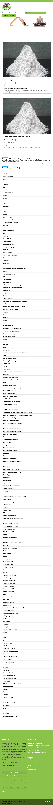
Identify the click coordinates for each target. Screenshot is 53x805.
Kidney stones (6, 504)
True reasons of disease (9, 675)
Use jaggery (6, 689)
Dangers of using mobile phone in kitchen (14, 306)
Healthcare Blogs (19, 13)
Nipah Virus (6, 551)
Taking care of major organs (10, 648)
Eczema (5, 355)
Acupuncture (6, 182)
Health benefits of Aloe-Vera (10, 396)
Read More (25, 92)
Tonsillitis (5, 667)
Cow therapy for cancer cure (10, 296)
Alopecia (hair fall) (7, 190)
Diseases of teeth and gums (10, 336)
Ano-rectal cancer (7, 201)
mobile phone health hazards (10, 526)
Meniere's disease (7, 521)
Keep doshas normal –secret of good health (14, 496)
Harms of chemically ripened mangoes (13, 388)
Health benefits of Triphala (10, 434)
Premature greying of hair (9, 580)
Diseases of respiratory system (11, 334)
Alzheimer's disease (8, 192)
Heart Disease (6, 453)
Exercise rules (6, 363)
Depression (6, 317)
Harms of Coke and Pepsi (9, 390)
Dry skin (5, 342)
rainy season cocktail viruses (35, 748)
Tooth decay (6, 670)
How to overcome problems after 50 (12, 472)
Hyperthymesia (7, 483)
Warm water (6, 705)
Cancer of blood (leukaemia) (10, 255)
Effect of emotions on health (10, 358)
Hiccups (5, 456)
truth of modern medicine (9, 678)
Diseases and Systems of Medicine (12, 328)
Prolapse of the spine (8, 586)
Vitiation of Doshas (8, 700)
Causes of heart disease (9, 274)
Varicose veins (6, 692)
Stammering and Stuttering (10, 629)
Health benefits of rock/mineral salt (12, 431)
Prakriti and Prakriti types (9, 575)
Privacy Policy (30, 767)
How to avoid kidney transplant (11, 469)
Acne (4, 179)
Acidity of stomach (8, 176)
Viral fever (5, 694)
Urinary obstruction (8, 686)
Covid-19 (5, 293)
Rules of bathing (7, 605)
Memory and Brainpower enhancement (13, 518)
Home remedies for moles (9, 458)
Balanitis (5, 233)
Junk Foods (6, 494)
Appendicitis (6, 206)
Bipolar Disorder (7, 241)
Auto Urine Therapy (8, 217)
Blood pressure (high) (8, 244)
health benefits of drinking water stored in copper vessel (17, 412)
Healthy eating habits (8, 445)
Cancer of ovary (7, 266)
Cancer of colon (7, 260)
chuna (13, 83)
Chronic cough (7, 279)
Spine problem (6, 624)
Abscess (5, 173)
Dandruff (5, 304)
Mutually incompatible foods (10, 532)
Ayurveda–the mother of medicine (11, 220)
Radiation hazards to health (10, 597)
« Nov (3, 791)
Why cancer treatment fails (10, 716)
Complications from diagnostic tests (12, 287)
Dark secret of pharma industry (11, 309)
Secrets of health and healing (10, 613)
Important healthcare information (11, 485)
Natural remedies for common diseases (13, 542)
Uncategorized (6, 681)
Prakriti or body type (8, 578)
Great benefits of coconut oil (10, 380)
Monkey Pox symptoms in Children (37, 752)
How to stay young (8, 475)
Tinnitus (5, 665)
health (17, 83)
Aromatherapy (6, 209)
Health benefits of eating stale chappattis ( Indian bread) (17, 415)
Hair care (5, 382)
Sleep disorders (7, 621)
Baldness (5, 236)
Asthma (5, 214)
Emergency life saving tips (10, 361)
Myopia (5, 534)
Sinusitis (5, 618)
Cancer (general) (7, 252)
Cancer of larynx (7, 263)
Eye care (5, 366)
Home (3, 13)
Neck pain (5, 545)
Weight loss (6, 713)
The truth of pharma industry (10, 656)
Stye (4, 640)
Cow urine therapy (7, 298)
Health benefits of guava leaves (11, 420)
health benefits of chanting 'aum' (11, 401)
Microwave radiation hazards (10, 523)
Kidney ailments (7, 499)
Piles (4, 570)
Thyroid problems (7, 659)
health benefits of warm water (10, 439)
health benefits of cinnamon (10, 404)
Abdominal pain (7, 171)
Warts (4, 708)
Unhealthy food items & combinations (13, 684)
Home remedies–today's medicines (12, 461)
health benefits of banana (9, 399)
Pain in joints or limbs (8, 561)
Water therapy (6, 711)
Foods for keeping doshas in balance (12, 372)
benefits (9, 83)
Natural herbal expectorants (10, 537)
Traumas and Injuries (8, 673)
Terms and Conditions (32, 769)
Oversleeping (6, 559)
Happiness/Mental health (9, 385)
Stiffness (5, 632)
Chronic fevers (7, 282)
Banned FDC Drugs (8, 239)
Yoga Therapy (6, 719)
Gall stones (6, 374)
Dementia (5, 312)
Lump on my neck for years (35, 743)
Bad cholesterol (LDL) (8, 230)
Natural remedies (7, 540)
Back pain (5, 225)
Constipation (6, 290)
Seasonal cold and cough (9, 610)
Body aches (6, 249)
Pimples (5, 572)
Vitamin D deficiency (8, 697)
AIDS (4, 187)
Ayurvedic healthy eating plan (10, 222)
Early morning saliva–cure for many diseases (14, 353)
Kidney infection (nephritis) (10, 502)
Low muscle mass (7, 510)
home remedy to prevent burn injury (12, 464)
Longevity (5, 507)
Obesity (5, 556)
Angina (5, 198)
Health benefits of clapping (10, 407)
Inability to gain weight (8, 488)
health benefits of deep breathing (11, 409)
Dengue (5, 315)
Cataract (5, 271)
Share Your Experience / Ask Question (36, 13)
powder (27, 83)
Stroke (4, 637)
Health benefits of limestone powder (18, 88)
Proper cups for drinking (9, 589)
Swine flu (5, 646)
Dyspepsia (5, 347)
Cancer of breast (7, 258)
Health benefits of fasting (9, 418)
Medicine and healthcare (9, 515)
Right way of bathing (8, 602)
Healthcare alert (7, 442)
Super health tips (7, 643)
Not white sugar (7, 553)
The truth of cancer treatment (10, 651)
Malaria (5, 513)
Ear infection (6, 350)
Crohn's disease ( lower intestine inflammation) (15, 301)
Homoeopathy (6, 466)
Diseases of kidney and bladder (11, 331)
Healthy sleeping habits (9, 447)
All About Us (10, 13)
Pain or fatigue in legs (8, 564)
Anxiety (5, 203)
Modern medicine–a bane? (10, 529)
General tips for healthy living (10, 377)
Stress (4, 635)
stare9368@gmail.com (35, 761)
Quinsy (5, 594)
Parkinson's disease (8, 567)
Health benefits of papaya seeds (11, 428)
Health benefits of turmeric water (11, 437)
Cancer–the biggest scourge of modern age (14, 268)
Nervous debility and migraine (10, 548)
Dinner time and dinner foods (10, 323)
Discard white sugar (8, 325)
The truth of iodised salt (9, 654)
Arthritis (5, 211)
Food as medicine (7, 369)
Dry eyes (5, 339)
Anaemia (5, 195)
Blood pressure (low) (8, 247)
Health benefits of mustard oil (10, 426)
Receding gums (7, 599)
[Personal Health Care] (7, 7)
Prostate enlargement (8, 591)
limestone (23, 83)
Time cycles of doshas (9, 662)
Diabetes (5, 320)
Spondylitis (6, 627)
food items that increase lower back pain (38, 745)
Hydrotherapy (6, 477)
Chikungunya (6, 277)
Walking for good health (9, 703)
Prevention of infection (9, 583)
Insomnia (5, 491)
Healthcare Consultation (9, 15)
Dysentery (5, 344)
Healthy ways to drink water (10, 450)
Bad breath (6, 228)
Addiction (5, 184)
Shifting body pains (8, 616)
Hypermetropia (7, 480)
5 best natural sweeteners (34, 750)
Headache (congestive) (9, 393)
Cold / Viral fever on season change (12, 285)
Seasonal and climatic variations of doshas (14, 608)
